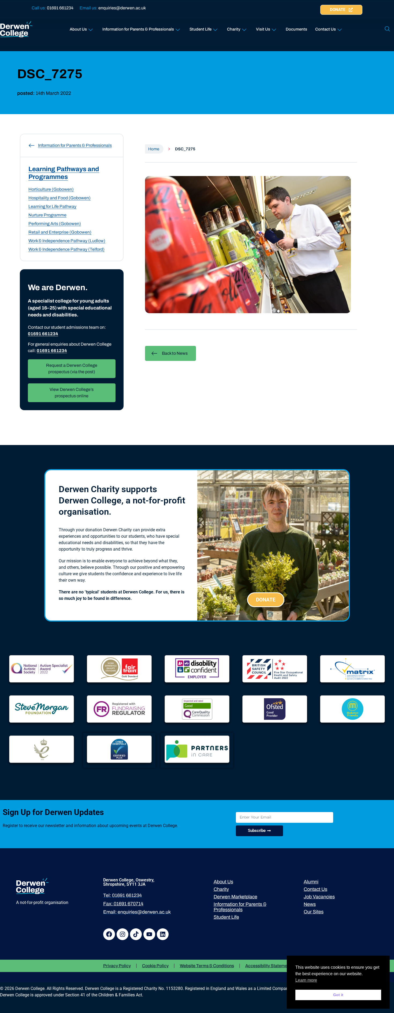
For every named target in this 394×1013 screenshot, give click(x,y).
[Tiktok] (136, 934)
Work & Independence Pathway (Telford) (66, 249)
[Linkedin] (163, 934)
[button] (387, 29)
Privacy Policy (117, 965)
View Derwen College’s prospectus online (72, 392)
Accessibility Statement (268, 965)
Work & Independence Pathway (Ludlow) (66, 240)
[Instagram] (122, 934)
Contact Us (325, 29)
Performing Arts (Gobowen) (54, 223)
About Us (78, 29)
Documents (296, 29)
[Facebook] (109, 934)
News (310, 904)
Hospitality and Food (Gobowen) (59, 198)
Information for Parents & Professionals (138, 29)
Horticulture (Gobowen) (51, 189)
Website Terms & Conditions (207, 965)
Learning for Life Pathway (52, 206)
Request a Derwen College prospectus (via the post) (71, 368)
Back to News (175, 353)
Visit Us (263, 29)
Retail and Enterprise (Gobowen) (59, 232)
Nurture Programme (47, 215)
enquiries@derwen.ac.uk (122, 8)
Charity (233, 29)
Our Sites (314, 911)
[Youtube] (149, 934)
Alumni (311, 881)
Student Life (200, 29)
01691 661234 (60, 8)
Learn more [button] (306, 980)
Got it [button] (338, 995)
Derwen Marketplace (235, 896)
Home (153, 149)
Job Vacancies (319, 896)
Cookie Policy (155, 965)
